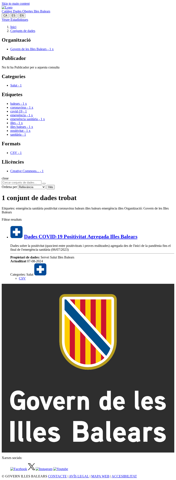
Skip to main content (16, 3)
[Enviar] (44, 183)
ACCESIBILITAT (124, 476)
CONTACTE (57, 476)
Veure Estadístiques (15, 19)
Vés (50, 187)
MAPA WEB (100, 476)
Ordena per (9, 187)
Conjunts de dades (22, 31)
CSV (22, 278)
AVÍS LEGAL (79, 476)
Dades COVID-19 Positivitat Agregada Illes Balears (80, 236)
